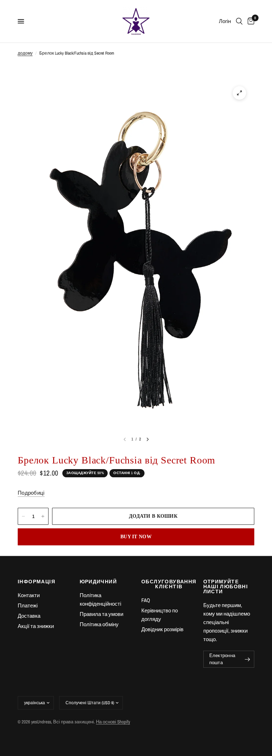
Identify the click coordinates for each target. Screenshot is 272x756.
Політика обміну (99, 624)
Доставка (29, 615)
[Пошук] (239, 21)
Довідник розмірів (162, 629)
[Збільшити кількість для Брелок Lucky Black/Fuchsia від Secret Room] (43, 516)
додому (25, 53)
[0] (249, 21)
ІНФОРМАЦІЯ (36, 581)
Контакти (29, 595)
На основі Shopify (113, 722)
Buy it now (136, 536)
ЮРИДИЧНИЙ (98, 581)
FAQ (145, 600)
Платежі (28, 605)
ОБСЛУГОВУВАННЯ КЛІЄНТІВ (167, 584)
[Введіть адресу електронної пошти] (247, 659)
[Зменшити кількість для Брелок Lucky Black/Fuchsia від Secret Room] (23, 516)
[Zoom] (239, 93)
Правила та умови (101, 614)
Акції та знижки (36, 626)
